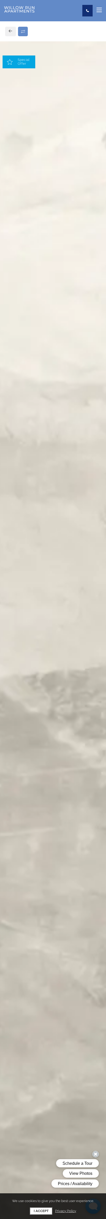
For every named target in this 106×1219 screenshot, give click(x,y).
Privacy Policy (65, 1211)
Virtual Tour (53, 237)
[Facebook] (12, 407)
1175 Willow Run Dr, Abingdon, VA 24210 (47, 384)
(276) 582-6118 (23, 395)
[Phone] (87, 10)
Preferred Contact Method (39, 505)
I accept (41, 1211)
